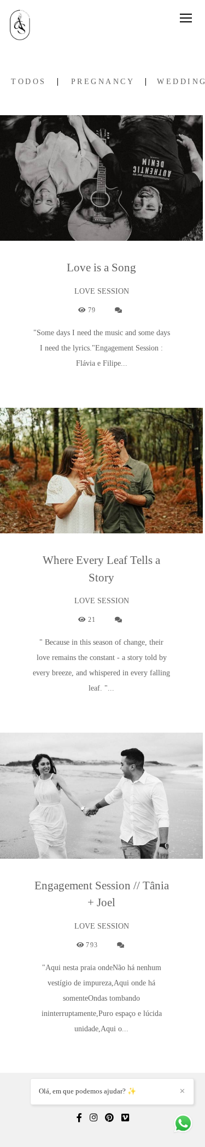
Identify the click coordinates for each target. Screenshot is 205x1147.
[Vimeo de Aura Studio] (125, 1117)
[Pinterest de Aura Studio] (109, 1117)
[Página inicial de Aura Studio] (23, 25)
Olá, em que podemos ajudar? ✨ (87, 1091)
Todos (28, 82)
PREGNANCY (103, 82)
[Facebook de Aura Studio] (79, 1117)
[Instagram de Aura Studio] (93, 1117)
